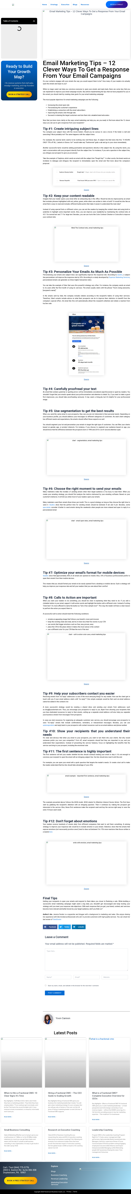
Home (44, 4)
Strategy (54, 4)
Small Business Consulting (17, 1130)
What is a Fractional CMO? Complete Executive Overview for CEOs (108, 1096)
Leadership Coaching (102, 1130)
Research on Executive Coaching (64, 1130)
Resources (85, 4)
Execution (65, 4)
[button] (34, 21)
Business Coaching (59, 1175)
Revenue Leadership (59, 1179)
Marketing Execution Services (59, 1183)
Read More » (8, 1117)
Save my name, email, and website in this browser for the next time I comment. (73, 985)
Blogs (75, 4)
